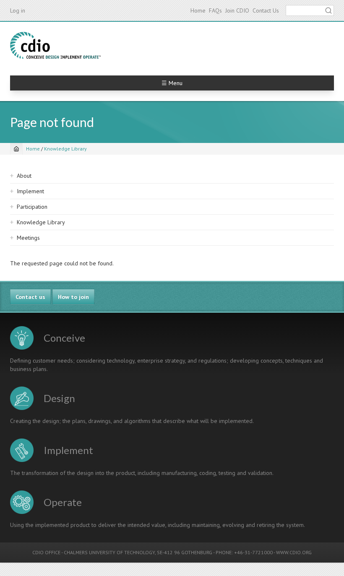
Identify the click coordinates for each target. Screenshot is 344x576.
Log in (17, 10)
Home (198, 10)
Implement (30, 191)
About (24, 175)
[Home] (55, 45)
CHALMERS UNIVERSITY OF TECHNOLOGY (109, 552)
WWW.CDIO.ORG (294, 552)
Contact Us (266, 10)
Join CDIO (237, 10)
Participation (32, 206)
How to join (73, 297)
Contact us (30, 297)
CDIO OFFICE (46, 552)
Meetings (28, 237)
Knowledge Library (65, 148)
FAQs (215, 10)
